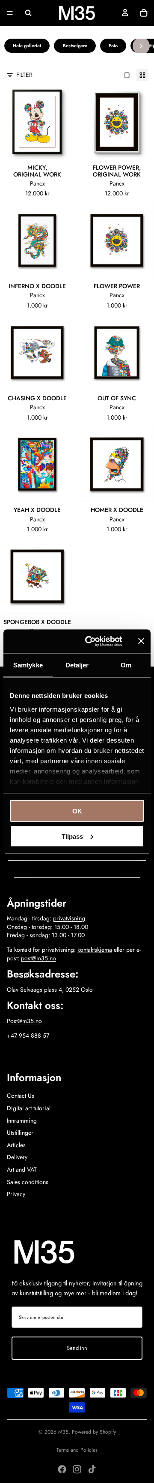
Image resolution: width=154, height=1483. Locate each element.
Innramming (22, 1120)
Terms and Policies (77, 1450)
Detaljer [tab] (77, 665)
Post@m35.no (24, 1021)
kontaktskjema (94, 949)
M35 (63, 1432)
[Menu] (10, 13)
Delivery (17, 1157)
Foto (113, 45)
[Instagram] (77, 1469)
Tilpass (72, 836)
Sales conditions (27, 1182)
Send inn (77, 1348)
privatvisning (69, 918)
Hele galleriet (27, 45)
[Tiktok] (92, 1469)
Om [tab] (126, 665)
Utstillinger (20, 1132)
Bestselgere (75, 45)
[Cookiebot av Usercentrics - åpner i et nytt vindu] (90, 641)
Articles (16, 1145)
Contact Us (20, 1095)
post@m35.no (38, 958)
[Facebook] (62, 1469)
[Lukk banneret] (141, 641)
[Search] (28, 12)
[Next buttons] (141, 46)
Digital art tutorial (28, 1108)
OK (77, 811)
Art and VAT (22, 1169)
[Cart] (143, 12)
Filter (24, 75)
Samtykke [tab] (28, 665)
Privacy (16, 1194)
